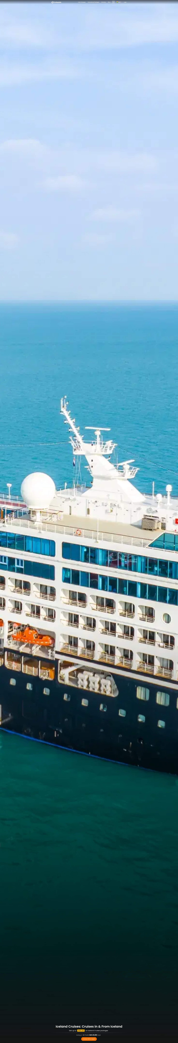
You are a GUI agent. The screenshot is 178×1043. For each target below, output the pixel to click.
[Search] (113, 2)
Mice (109, 2)
